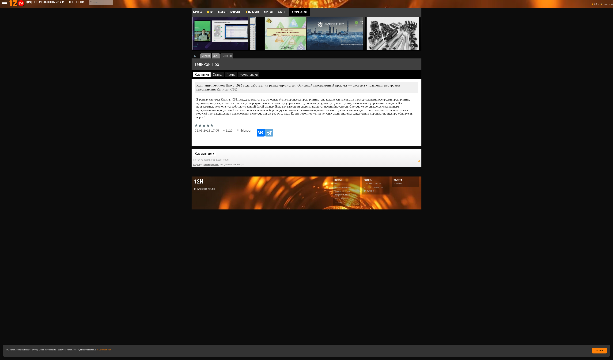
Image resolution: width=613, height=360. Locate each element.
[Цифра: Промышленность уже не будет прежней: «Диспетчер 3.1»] (335, 33)
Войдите (196, 165)
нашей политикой (104, 350)
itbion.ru (245, 130)
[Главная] (196, 55)
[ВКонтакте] (261, 133)
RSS (418, 160)
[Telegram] (269, 133)
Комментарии (204, 153)
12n (198, 181)
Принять (599, 350)
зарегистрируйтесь (211, 165)
